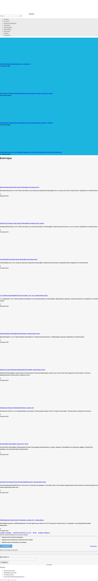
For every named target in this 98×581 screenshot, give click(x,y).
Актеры (6, 19)
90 (35, 532)
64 (14, 532)
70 (25, 532)
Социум (6, 33)
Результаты (93, 546)
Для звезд (7, 35)
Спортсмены (8, 27)
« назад (2, 532)
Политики (7, 25)
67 (19, 532)
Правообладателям (10, 572)
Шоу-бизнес (7, 29)
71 (26, 532)
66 (17, 532)
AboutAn (31, 14)
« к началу (8, 532)
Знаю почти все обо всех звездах (12, 537)
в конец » (41, 532)
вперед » (47, 532)
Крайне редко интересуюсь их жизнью (14, 542)
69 (23, 532)
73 (30, 532)
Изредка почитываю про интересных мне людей (17, 540)
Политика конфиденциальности (14, 576)
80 (33, 532)
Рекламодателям (9, 570)
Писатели (7, 31)
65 (15, 532)
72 (28, 532)
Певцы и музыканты (10, 23)
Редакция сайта (9, 574)
